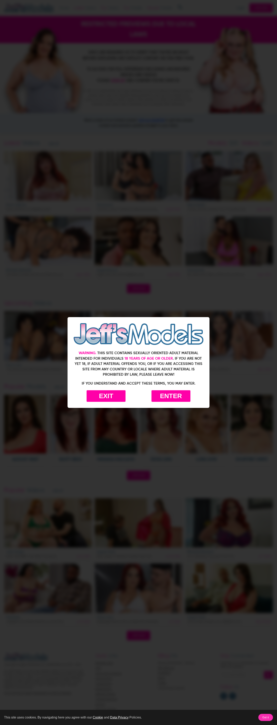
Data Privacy (119, 717)
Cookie (98, 717)
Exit (106, 396)
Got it (265, 717)
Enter (171, 396)
